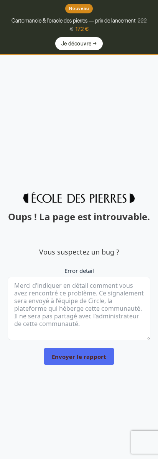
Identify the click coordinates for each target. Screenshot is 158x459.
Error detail (79, 270)
